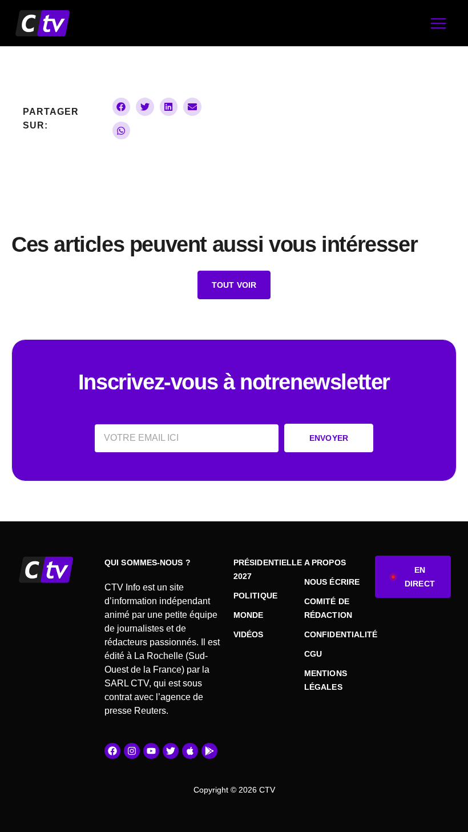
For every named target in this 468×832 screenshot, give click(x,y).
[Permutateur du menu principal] (438, 23)
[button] (121, 107)
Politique (255, 595)
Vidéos (248, 634)
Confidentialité (334, 634)
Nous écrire (332, 581)
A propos (325, 562)
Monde (248, 615)
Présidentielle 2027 (263, 569)
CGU (313, 653)
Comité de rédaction (328, 608)
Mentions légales (325, 680)
